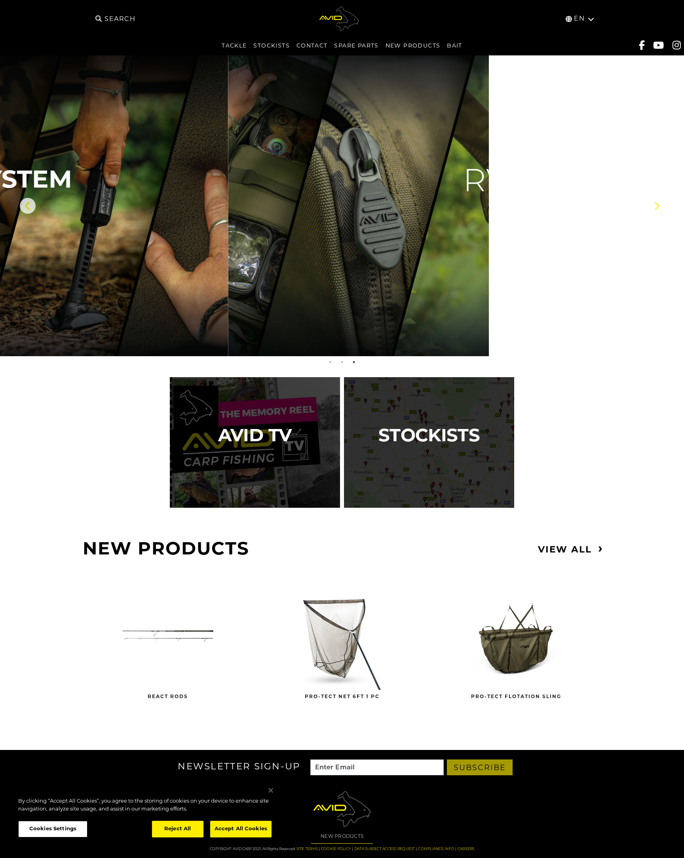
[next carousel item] (656, 206)
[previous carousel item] (28, 206)
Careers (466, 849)
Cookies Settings (52, 828)
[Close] (270, 790)
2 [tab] (342, 362)
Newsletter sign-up (239, 767)
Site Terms (307, 849)
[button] (341, 229)
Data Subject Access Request (384, 849)
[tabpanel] (342, 205)
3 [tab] (354, 362)
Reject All (177, 828)
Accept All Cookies (241, 828)
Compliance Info (436, 849)
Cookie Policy (336, 849)
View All (565, 550)
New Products (342, 836)
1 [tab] (330, 362)
